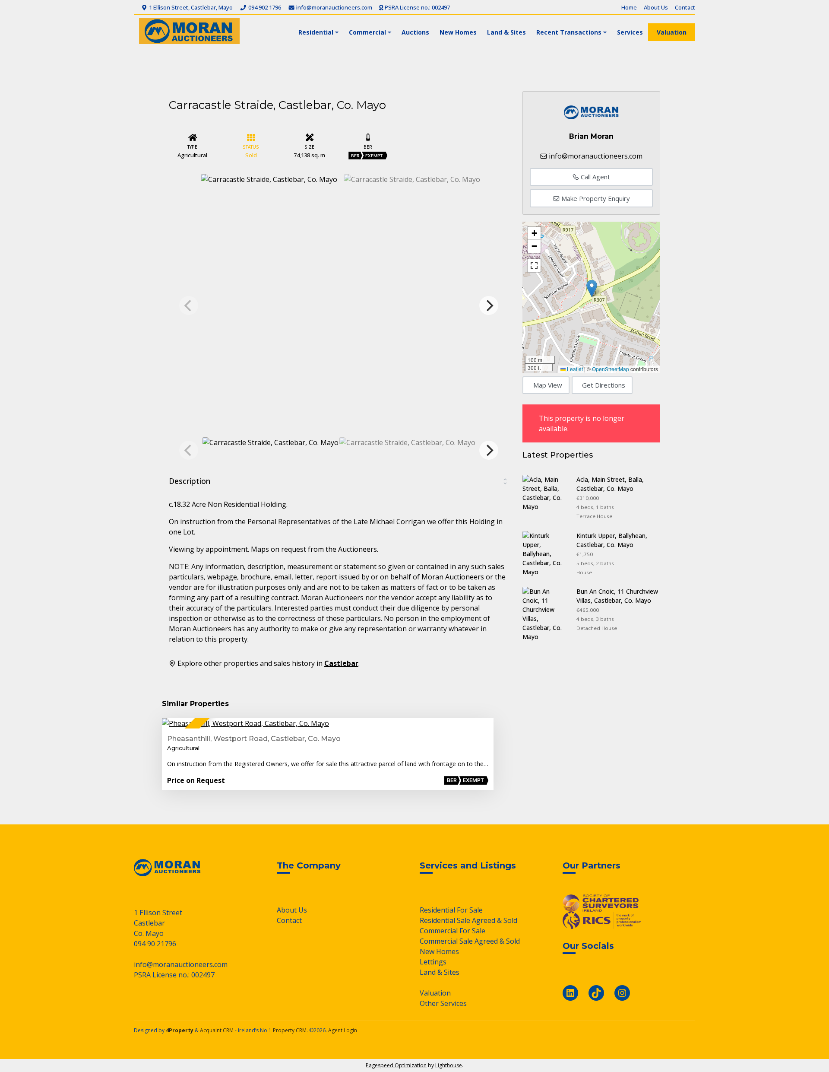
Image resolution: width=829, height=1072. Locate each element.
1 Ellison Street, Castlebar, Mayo (190, 7)
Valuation (672, 32)
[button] (591, 288)
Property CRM (290, 1030)
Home (629, 7)
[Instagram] (622, 993)
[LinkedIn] (570, 993)
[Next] (488, 305)
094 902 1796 (264, 7)
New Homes (458, 32)
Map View (547, 385)
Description (189, 481)
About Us (656, 7)
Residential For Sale (451, 910)
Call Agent (594, 176)
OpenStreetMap (610, 368)
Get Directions (603, 385)
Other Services (443, 1003)
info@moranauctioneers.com (333, 7)
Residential (315, 32)
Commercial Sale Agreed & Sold (470, 941)
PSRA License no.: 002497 (416, 7)
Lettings (433, 962)
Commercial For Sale (452, 930)
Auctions (415, 32)
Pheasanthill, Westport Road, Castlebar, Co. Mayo (254, 739)
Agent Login (342, 1030)
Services (630, 32)
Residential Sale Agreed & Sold (468, 920)
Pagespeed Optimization (396, 1065)
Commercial (367, 32)
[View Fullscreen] (534, 265)
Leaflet (574, 368)
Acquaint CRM (217, 1030)
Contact (685, 7)
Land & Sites (506, 32)
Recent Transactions (568, 32)
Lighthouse (448, 1065)
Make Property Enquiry (595, 198)
